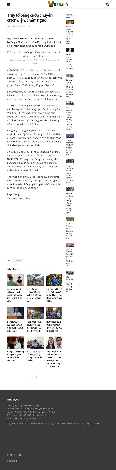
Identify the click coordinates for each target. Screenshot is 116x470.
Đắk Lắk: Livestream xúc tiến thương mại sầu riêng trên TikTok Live (69, 231)
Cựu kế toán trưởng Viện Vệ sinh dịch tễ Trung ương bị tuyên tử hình (35, 295)
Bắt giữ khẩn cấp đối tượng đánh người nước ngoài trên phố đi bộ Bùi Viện (14, 295)
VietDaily (16, 461)
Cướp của (18, 260)
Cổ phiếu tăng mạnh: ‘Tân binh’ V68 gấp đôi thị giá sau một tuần (69, 147)
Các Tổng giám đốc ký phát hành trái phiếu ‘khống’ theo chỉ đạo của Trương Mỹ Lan (54, 295)
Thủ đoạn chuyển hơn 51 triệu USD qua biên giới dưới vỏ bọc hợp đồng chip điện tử (70, 203)
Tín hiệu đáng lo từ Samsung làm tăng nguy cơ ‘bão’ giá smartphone (70, 62)
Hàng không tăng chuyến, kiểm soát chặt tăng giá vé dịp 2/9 (69, 284)
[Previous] (32, 377)
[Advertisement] (34, 230)
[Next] (37, 377)
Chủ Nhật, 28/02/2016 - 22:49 (19, 26)
